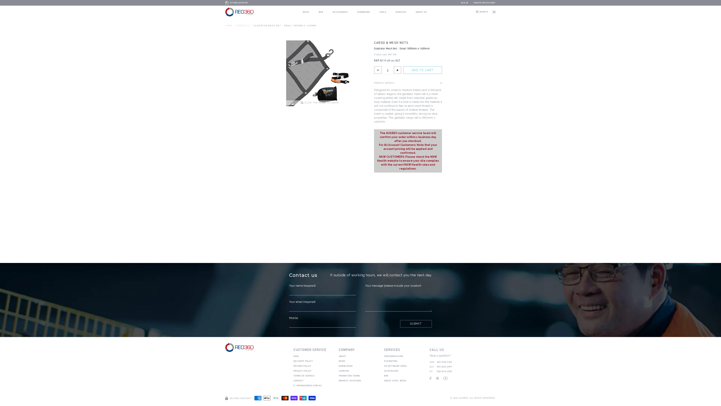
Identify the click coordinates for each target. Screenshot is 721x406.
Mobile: (293, 318)
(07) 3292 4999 (444, 366)
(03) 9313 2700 (444, 371)
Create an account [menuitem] (485, 3)
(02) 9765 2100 (444, 362)
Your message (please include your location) (393, 285)
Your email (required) (302, 301)
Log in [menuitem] (464, 3)
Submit (416, 323)
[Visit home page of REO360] (239, 347)
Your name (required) (302, 285)
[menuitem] (306, 12)
